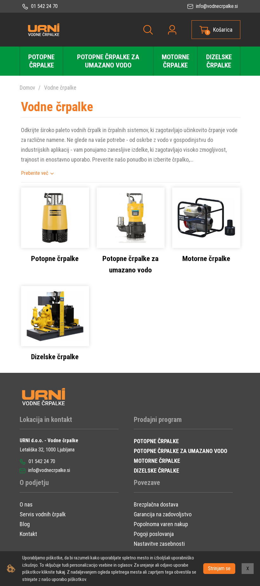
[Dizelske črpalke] (55, 316)
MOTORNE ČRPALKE (157, 460)
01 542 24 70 (44, 6)
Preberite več (34, 173)
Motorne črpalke (175, 61)
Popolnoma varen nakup (161, 524)
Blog (25, 524)
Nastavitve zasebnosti (159, 543)
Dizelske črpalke (219, 61)
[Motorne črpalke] (206, 217)
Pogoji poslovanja (154, 534)
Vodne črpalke (60, 87)
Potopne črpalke (41, 61)
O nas (26, 504)
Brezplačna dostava (156, 504)
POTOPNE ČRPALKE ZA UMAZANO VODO (180, 451)
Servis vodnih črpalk (43, 514)
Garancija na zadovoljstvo (163, 514)
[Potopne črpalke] (55, 217)
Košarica (222, 29)
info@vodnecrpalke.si (216, 6)
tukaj (60, 572)
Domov (27, 87)
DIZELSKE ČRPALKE (156, 470)
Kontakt (28, 534)
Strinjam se (219, 568)
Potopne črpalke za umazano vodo (108, 61)
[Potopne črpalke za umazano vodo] (131, 217)
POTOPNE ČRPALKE (156, 441)
